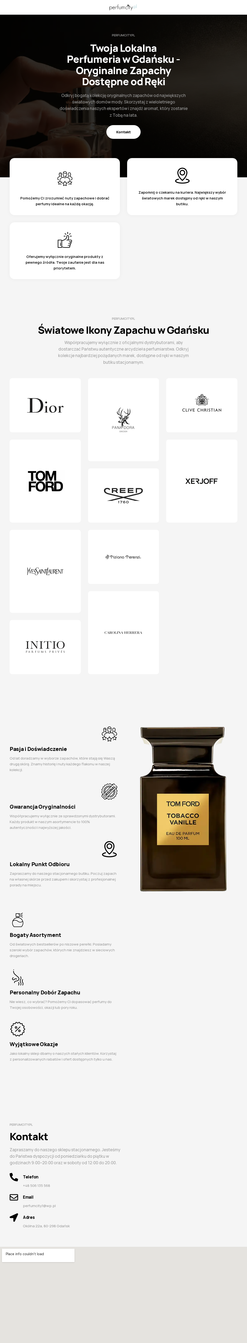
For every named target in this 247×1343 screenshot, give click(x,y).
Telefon (31, 1177)
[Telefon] (14, 1177)
